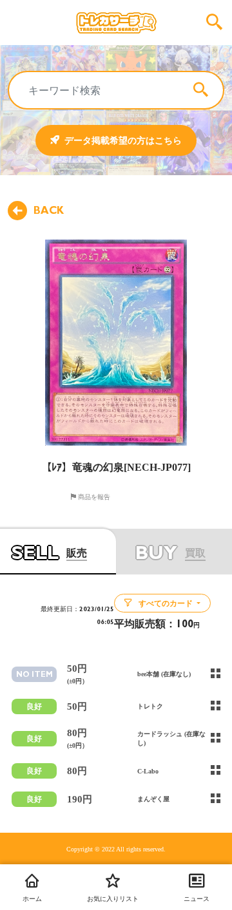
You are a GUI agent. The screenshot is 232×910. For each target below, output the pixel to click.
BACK (49, 210)
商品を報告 (93, 496)
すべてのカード (166, 603)
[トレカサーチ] (116, 22)
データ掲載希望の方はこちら (123, 140)
